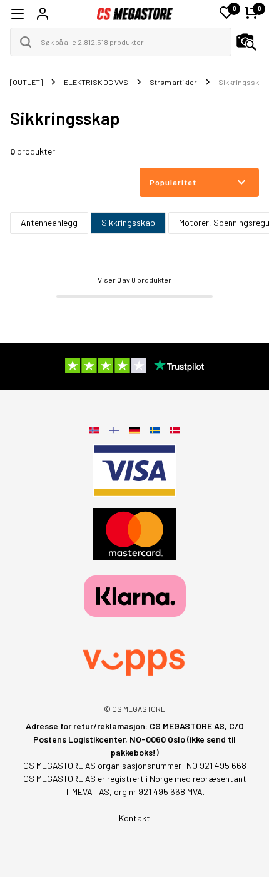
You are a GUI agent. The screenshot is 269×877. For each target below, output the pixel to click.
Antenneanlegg (49, 222)
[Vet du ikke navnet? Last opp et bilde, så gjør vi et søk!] (246, 41)
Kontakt (134, 818)
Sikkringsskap (128, 222)
